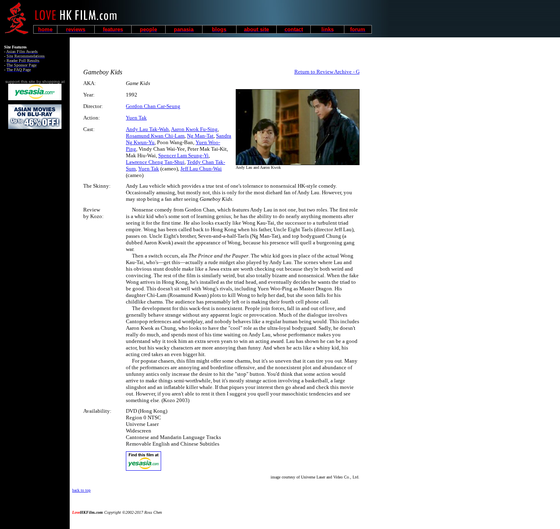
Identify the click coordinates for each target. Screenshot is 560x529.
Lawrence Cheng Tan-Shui (155, 162)
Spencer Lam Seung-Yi (183, 155)
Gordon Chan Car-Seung (153, 106)
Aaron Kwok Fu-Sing (194, 129)
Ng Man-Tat (200, 136)
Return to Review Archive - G (327, 72)
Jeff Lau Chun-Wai (201, 169)
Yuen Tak (136, 118)
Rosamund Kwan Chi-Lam (155, 136)
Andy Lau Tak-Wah (147, 129)
